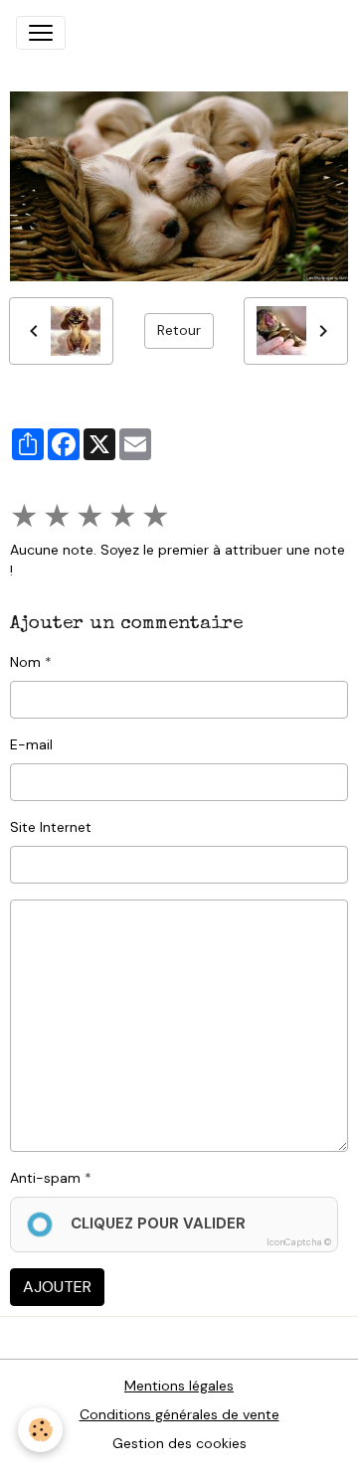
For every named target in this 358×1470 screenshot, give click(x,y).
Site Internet (50, 827)
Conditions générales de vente (179, 1414)
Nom (25, 662)
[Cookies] (40, 1429)
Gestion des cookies (179, 1443)
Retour (179, 330)
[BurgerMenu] (41, 33)
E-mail (31, 744)
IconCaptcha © (299, 1242)
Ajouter (57, 1286)
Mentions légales (179, 1385)
